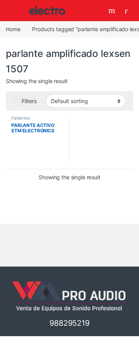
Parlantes (20, 118)
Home (13, 29)
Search (112, 10)
